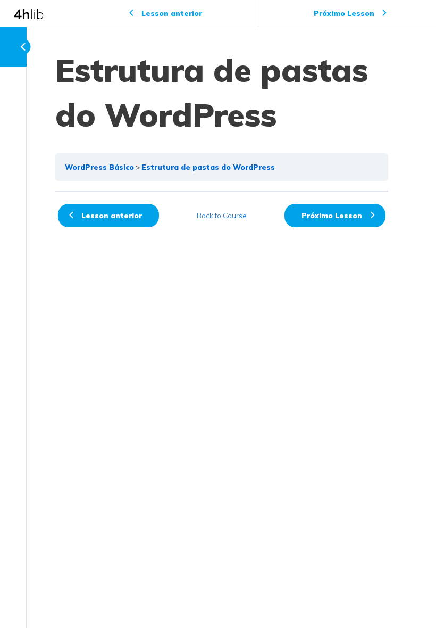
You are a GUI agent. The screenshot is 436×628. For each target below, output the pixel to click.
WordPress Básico (99, 166)
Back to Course (222, 215)
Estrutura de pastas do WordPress (208, 166)
